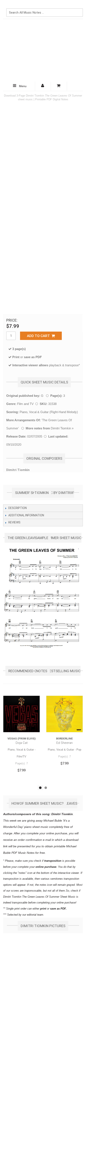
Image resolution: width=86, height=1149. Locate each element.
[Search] (79, 5)
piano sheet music (36, 826)
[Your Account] (43, 86)
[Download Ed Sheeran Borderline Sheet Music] (64, 714)
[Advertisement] (43, 50)
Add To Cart (39, 336)
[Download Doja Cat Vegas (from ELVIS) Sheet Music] (21, 714)
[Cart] (59, 86)
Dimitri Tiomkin (61, 428)
